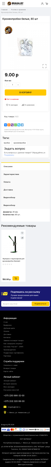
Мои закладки (9, 387)
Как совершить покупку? (13, 343)
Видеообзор (9, 197)
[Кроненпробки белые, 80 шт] (25, 47)
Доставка (8, 190)
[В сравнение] (22, 238)
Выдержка (8, 325)
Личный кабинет (10, 380)
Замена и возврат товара (13, 340)
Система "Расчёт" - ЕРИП (13, 346)
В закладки (13, 105)
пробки (7, 143)
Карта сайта (8, 371)
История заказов (10, 384)
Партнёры (7, 356)
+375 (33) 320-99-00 (14, 401)
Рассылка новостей (11, 390)
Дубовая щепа (9, 328)
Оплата (7, 182)
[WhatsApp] (15, 124)
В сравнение (30, 105)
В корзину (25, 92)
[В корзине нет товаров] (47, 4)
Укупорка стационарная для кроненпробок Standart (13, 260)
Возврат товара (10, 368)
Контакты (7, 337)
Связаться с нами (10, 365)
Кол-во (8, 80)
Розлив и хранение (18, 10)
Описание (8, 166)
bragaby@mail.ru (14, 407)
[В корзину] (15, 278)
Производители (10, 350)
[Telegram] (22, 124)
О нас (6, 322)
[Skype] (18, 124)
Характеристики (11, 174)
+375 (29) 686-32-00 (14, 395)
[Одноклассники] (8, 124)
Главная (4, 10)
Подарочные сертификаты (14, 353)
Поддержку (9, 155)
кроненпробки (20, 143)
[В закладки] (22, 233)
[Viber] (12, 124)
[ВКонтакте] (5, 124)
